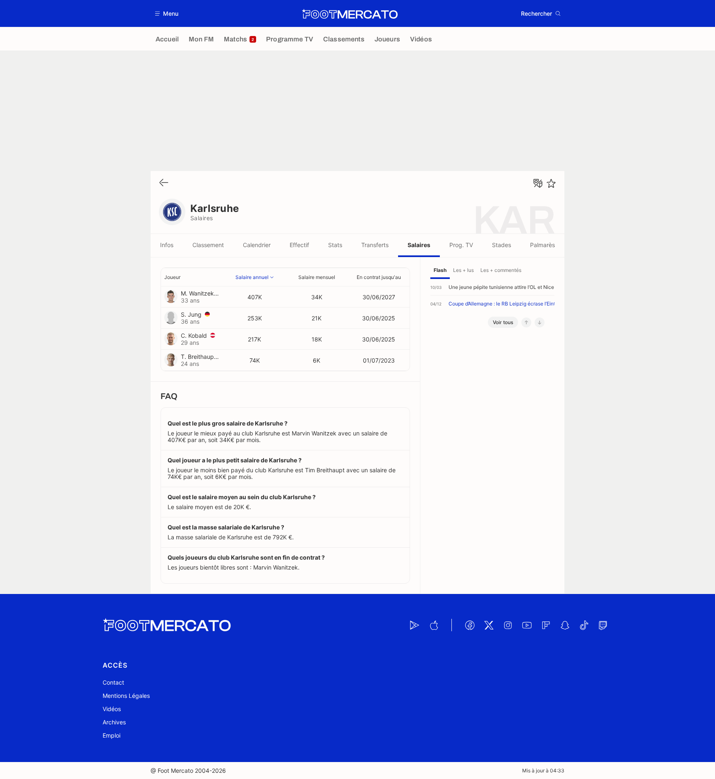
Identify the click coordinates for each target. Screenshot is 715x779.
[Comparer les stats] (538, 183)
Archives (114, 722)
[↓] (540, 322)
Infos (166, 244)
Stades (501, 244)
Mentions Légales (126, 695)
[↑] (526, 322)
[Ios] (433, 625)
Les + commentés (500, 270)
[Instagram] (507, 625)
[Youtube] (527, 625)
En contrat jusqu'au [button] (379, 277)
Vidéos (112, 708)
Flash (440, 270)
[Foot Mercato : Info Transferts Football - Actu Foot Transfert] (350, 14)
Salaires (419, 244)
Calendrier (257, 244)
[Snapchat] (565, 625)
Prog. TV (461, 244)
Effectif (299, 244)
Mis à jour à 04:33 (543, 770)
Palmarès (542, 244)
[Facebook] (469, 625)
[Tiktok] (584, 625)
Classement (208, 244)
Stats (335, 244)
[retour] (164, 183)
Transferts (375, 244)
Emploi (111, 735)
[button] (167, 13)
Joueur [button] (172, 277)
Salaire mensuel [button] (316, 277)
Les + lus (463, 270)
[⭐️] (551, 183)
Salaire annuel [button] (252, 277)
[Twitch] (603, 625)
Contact (113, 682)
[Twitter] (488, 625)
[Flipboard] (546, 625)
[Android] (414, 625)
